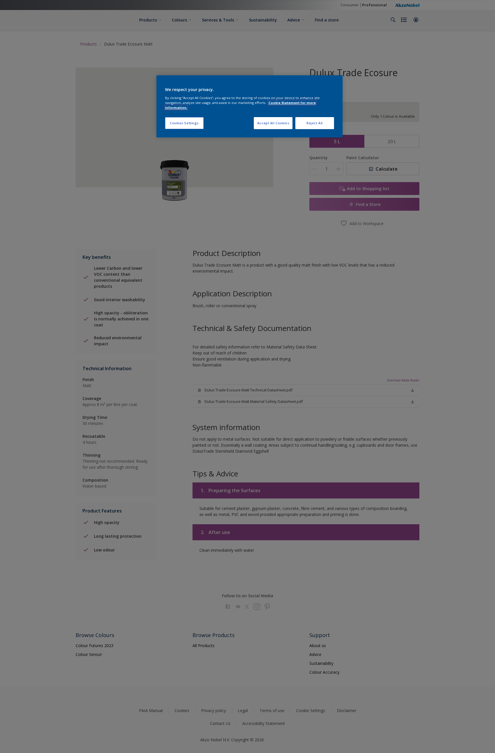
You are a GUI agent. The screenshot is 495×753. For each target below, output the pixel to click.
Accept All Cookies (273, 123)
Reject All (315, 123)
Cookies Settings (184, 123)
